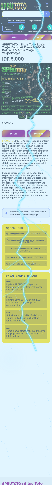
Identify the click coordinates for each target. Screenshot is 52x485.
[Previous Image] (2, 89)
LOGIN (13, 37)
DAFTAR (39, 37)
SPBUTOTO (7, 141)
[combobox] (23, 14)
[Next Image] (49, 89)
